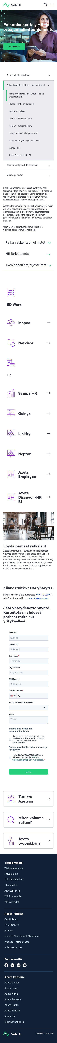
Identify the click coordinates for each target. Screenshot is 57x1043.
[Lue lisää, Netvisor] (48, 342)
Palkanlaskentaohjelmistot (25, 243)
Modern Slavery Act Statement (22, 936)
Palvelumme (11, 874)
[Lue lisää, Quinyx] (48, 413)
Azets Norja (11, 993)
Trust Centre (11, 925)
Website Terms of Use (16, 942)
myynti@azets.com (38, 597)
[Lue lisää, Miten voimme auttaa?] (48, 819)
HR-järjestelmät (17, 254)
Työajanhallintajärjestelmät (26, 265)
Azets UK (9, 1016)
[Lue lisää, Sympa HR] (48, 393)
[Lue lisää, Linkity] (48, 433)
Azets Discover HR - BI (20, 155)
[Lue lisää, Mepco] (48, 322)
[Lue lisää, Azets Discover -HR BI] (48, 497)
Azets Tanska (12, 1010)
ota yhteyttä (14, 46)
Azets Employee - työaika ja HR (24, 141)
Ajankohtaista (12, 890)
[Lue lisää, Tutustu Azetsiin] (48, 798)
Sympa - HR (14, 148)
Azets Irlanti (11, 988)
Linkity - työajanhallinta (20, 119)
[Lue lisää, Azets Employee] (48, 474)
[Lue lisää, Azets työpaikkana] (48, 840)
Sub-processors (13, 947)
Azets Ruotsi (11, 1005)
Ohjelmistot (10, 885)
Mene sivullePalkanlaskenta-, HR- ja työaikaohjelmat (26, 95)
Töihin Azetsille (13, 896)
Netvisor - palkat (17, 111)
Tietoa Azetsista (13, 868)
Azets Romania (12, 999)
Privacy (8, 930)
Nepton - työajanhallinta (20, 126)
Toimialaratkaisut (14, 879)
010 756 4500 (43, 594)
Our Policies (11, 919)
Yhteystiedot (11, 902)
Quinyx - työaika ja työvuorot (23, 133)
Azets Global (11, 982)
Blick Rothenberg (14, 1022)
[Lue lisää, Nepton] (48, 453)
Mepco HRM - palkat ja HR (21, 104)
